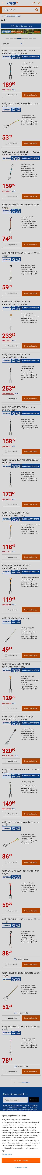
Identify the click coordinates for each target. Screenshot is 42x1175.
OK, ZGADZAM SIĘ (21, 1160)
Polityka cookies (7, 1154)
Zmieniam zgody (21, 1167)
